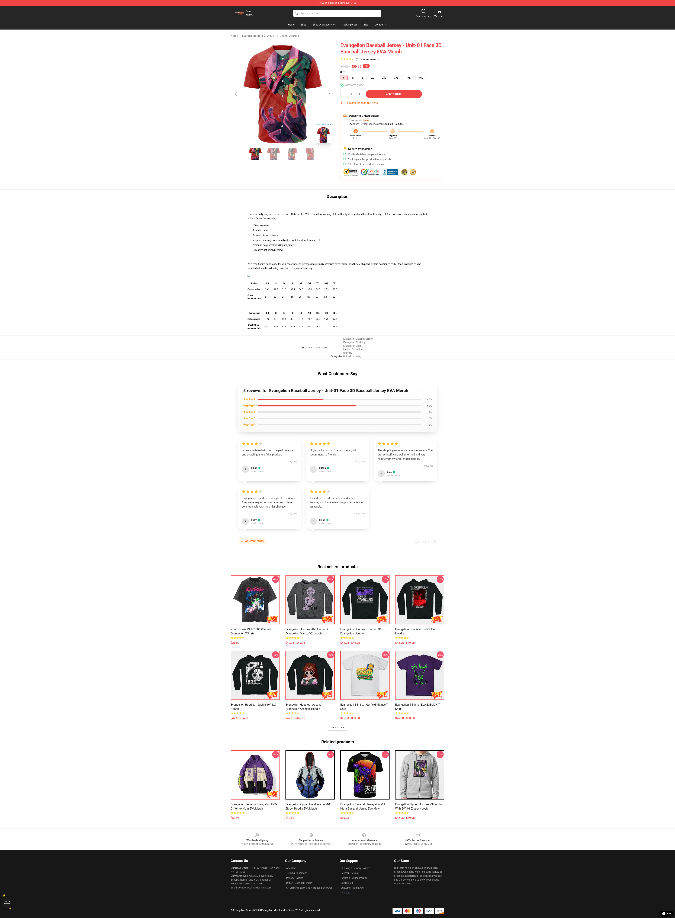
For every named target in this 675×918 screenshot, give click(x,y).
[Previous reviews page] (417, 541)
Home (234, 35)
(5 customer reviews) (367, 59)
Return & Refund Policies (354, 878)
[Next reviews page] (434, 541)
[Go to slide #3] (291, 154)
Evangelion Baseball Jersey (358, 338)
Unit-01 (271, 35)
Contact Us (347, 882)
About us (291, 868)
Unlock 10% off (7, 902)
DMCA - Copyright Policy (299, 882)
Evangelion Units (252, 35)
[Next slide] (329, 94)
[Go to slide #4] (310, 154)
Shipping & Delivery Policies (355, 868)
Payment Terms (349, 873)
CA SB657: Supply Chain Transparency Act (309, 887)
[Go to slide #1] (255, 154)
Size (342, 72)
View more (337, 727)
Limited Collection (353, 349)
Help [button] (669, 913)
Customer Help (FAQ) (352, 887)
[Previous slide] (236, 94)
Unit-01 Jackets (289, 35)
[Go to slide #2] (273, 154)
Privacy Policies (294, 878)
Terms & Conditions (296, 873)
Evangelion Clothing (354, 342)
